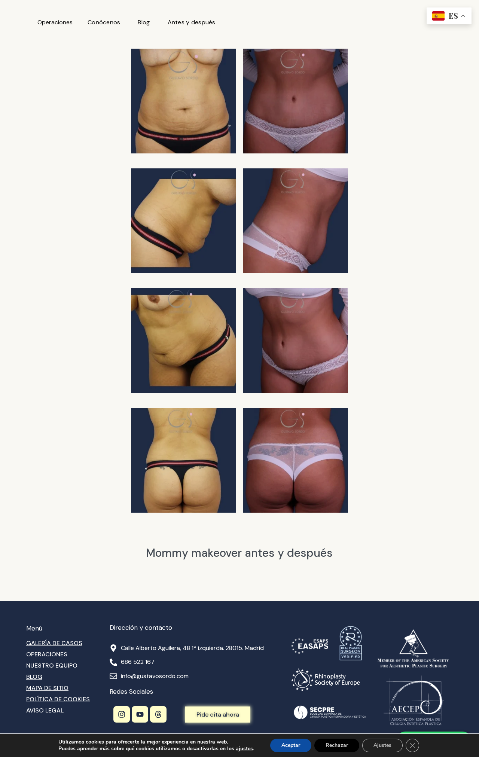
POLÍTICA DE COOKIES (58, 699)
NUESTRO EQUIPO (51, 665)
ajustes (244, 748)
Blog (144, 22)
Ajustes (382, 745)
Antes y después (192, 22)
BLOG (34, 677)
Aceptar (290, 745)
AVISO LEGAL (45, 710)
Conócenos (104, 22)
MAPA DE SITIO (47, 688)
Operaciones (55, 22)
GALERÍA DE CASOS (54, 643)
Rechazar (337, 745)
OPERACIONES (46, 654)
